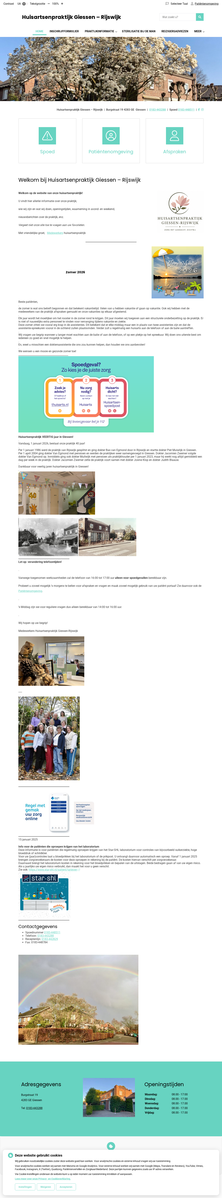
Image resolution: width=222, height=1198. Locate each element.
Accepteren (66, 1187)
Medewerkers (55, 233)
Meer (198, 31)
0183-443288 (45, 935)
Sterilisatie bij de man (138, 31)
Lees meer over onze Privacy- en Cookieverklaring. (43, 1178)
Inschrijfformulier (64, 31)
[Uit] (25, 4)
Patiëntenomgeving (30, 591)
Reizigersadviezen (174, 31)
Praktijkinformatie (99, 31)
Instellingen (25, 1187)
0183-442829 (50, 939)
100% (55, 3)
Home (39, 31)
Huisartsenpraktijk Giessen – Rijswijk (71, 17)
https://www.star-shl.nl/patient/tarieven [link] (53, 869)
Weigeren (45, 1187)
